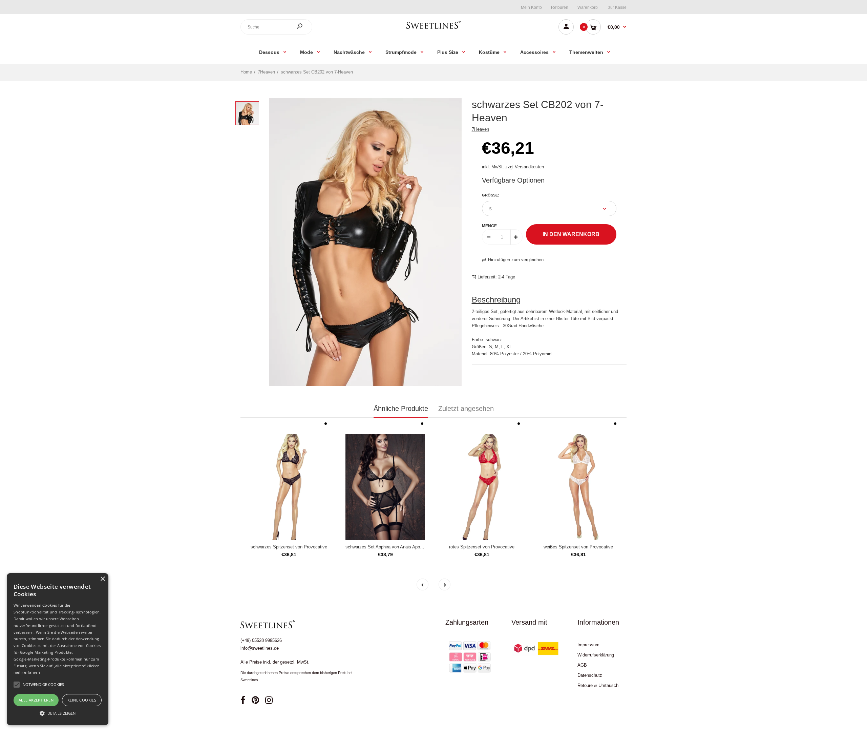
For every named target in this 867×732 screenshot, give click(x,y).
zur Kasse (617, 7)
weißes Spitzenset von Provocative (578, 546)
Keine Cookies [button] (81, 700)
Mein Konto (531, 7)
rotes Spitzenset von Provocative (481, 546)
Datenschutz (589, 675)
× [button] (102, 579)
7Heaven (480, 129)
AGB (582, 665)
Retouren (559, 7)
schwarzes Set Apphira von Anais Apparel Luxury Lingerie (401, 546)
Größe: (490, 195)
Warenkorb (587, 7)
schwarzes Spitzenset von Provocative (289, 546)
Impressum (588, 644)
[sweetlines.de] (433, 28)
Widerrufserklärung (595, 654)
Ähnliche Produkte (401, 408)
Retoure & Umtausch (597, 685)
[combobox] (276, 27)
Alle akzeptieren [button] (36, 700)
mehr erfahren (27, 672)
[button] (58, 713)
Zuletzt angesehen (466, 408)
